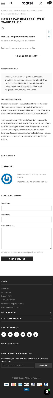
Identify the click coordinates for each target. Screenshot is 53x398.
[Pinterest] (23, 334)
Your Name (5, 203)
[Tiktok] (35, 334)
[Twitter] (10, 334)
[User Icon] (41, 3)
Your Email (5, 215)
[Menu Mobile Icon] (3, 3)
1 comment (30, 41)
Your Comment (7, 226)
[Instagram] (16, 334)
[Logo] (27, 3)
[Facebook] (3, 334)
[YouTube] (29, 334)
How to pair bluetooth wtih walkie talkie (25, 10)
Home (3, 10)
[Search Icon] (11, 3)
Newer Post (7, 156)
